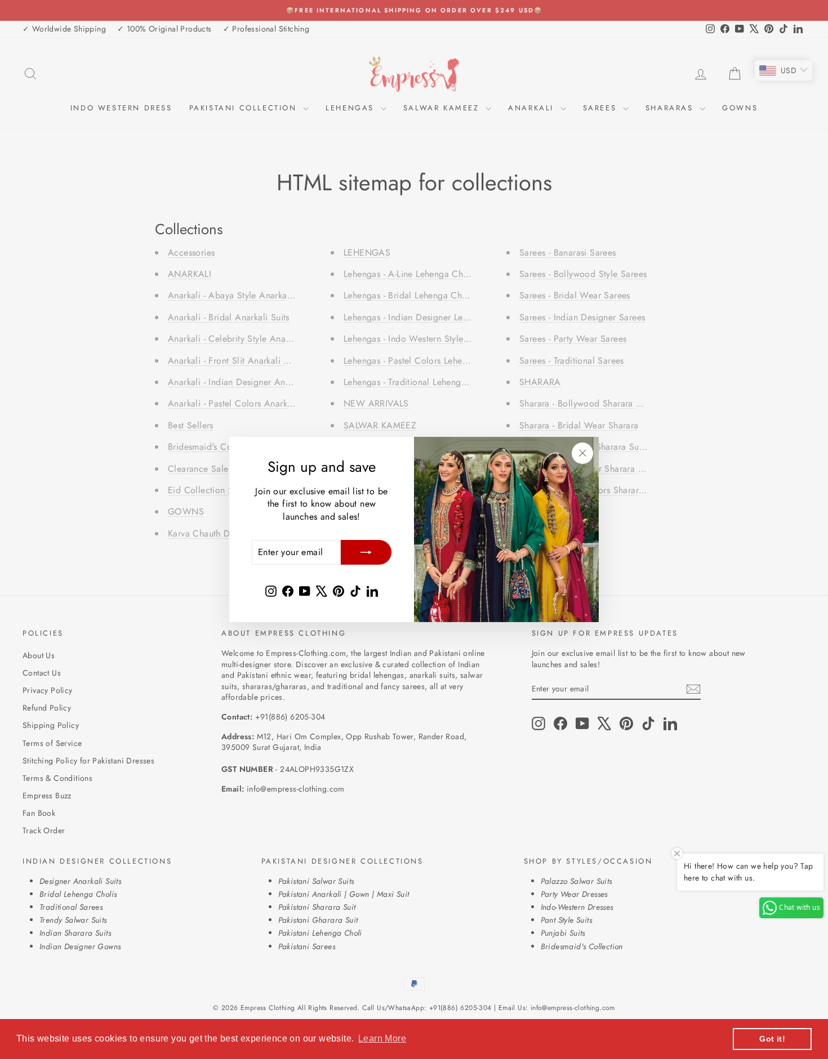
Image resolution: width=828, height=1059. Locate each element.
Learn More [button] (382, 1038)
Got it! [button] (772, 1038)
